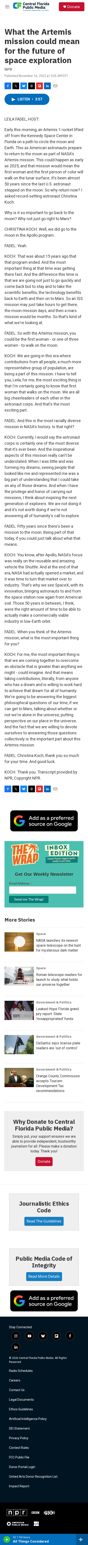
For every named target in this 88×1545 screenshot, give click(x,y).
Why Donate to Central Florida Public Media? (44, 1125)
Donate (73, 7)
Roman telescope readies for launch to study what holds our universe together (59, 980)
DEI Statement (19, 1428)
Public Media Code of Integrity (44, 1262)
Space (41, 934)
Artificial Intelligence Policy (28, 1419)
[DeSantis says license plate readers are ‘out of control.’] (19, 1044)
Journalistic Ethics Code (44, 1207)
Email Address (20, 883)
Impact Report (19, 1486)
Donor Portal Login (22, 1467)
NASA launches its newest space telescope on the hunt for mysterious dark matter (58, 945)
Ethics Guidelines (21, 1409)
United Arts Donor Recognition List (33, 1476)
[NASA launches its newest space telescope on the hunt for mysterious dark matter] (19, 942)
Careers (14, 1380)
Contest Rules (19, 1447)
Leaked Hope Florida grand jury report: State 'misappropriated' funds (57, 1014)
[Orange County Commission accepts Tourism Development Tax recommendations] (19, 1077)
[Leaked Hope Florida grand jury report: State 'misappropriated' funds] (19, 1010)
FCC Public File (19, 1457)
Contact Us (17, 1390)
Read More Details (44, 1276)
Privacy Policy (18, 1438)
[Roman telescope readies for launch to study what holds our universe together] (19, 976)
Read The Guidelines (44, 1221)
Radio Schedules (21, 1371)
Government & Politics (54, 1002)
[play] (7, 1539)
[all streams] (82, 1539)
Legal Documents (21, 1399)
